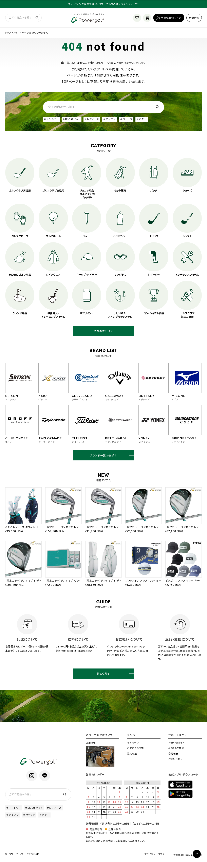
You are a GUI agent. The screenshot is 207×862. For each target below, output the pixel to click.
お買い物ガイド (176, 742)
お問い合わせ (175, 758)
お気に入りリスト (136, 748)
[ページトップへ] (197, 854)
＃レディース (91, 119)
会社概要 (173, 753)
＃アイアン (109, 119)
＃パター (141, 119)
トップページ (12, 32)
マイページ (133, 742)
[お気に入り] (137, 18)
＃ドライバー (51, 119)
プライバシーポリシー (156, 854)
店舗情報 (194, 17)
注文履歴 (132, 753)
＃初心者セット (71, 119)
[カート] (147, 18)
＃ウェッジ (126, 119)
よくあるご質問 (176, 748)
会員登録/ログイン (171, 17)
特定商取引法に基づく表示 (187, 854)
